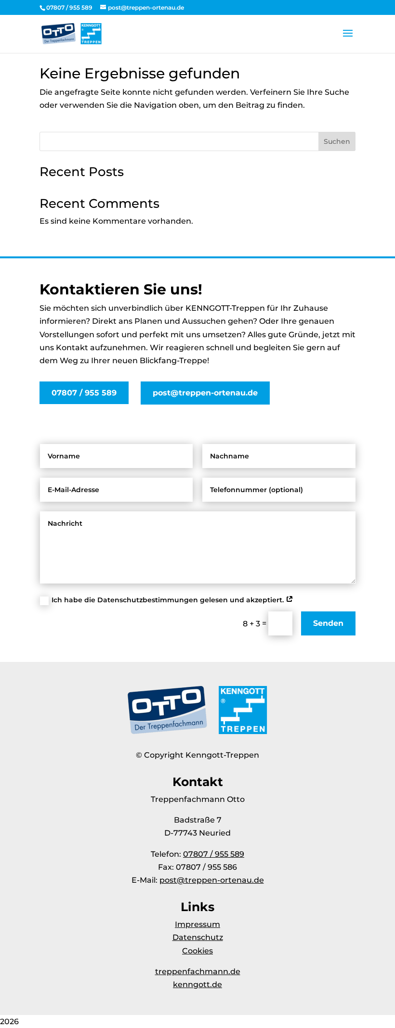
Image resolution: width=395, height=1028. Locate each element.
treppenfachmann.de (197, 971)
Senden (328, 623)
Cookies (197, 950)
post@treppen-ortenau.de (205, 392)
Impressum (197, 924)
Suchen (337, 141)
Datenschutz (197, 937)
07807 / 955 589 (84, 392)
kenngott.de (197, 984)
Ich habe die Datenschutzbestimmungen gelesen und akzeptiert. (169, 600)
